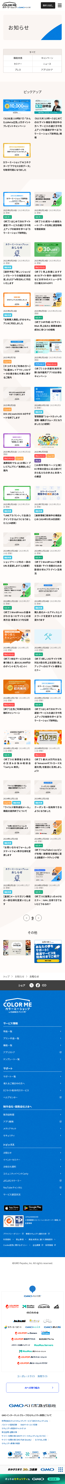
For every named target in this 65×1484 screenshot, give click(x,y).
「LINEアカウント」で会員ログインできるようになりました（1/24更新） (17, 519)
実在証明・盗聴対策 (9, 1432)
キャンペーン (47, 57)
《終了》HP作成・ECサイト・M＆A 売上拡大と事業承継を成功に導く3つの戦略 (48, 325)
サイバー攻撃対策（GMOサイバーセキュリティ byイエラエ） (24, 1435)
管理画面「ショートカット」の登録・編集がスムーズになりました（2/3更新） (48, 420)
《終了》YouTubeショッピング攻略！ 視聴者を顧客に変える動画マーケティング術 (48, 853)
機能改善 (18, 57)
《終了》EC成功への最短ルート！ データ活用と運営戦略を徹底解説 (48, 225)
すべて (33, 52)
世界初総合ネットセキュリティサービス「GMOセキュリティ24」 (25, 1420)
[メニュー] (60, 5)
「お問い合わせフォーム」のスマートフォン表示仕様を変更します (17, 851)
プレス (18, 69)
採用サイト (43, 1376)
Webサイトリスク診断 (29, 1424)
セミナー (18, 63)
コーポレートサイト (26, 1376)
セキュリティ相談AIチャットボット (14, 1428)
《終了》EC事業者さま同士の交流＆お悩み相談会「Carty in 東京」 (17, 763)
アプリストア (47, 69)
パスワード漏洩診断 (9, 1424)
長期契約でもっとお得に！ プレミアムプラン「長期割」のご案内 (17, 466)
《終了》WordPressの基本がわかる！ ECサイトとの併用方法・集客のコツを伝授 (17, 616)
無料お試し (48, 5)
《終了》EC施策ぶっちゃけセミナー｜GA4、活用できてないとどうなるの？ (48, 900)
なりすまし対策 (41, 1439)
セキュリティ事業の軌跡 (11, 1443)
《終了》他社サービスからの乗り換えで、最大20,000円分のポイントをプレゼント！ (17, 662)
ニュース (47, 63)
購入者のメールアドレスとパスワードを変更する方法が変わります (48, 616)
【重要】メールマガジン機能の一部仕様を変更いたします (17, 900)
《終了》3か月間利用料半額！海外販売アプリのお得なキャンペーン (48, 372)
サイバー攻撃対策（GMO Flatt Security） (17, 1439)
